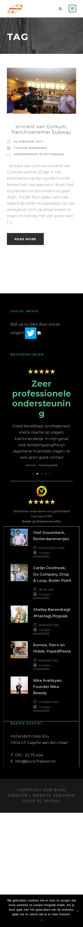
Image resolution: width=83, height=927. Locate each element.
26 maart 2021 (49, 625)
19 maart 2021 (49, 660)
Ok (42, 920)
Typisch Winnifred (30, 148)
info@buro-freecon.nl (35, 761)
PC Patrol (48, 801)
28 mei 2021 (46, 589)
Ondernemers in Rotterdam (39, 154)
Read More (25, 239)
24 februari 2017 (28, 141)
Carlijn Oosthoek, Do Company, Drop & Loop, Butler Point (52, 574)
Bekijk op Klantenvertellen (41, 521)
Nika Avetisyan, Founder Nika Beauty (47, 686)
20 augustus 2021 (52, 548)
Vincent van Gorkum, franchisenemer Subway (41, 129)
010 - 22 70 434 (29, 755)
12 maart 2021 (49, 702)
